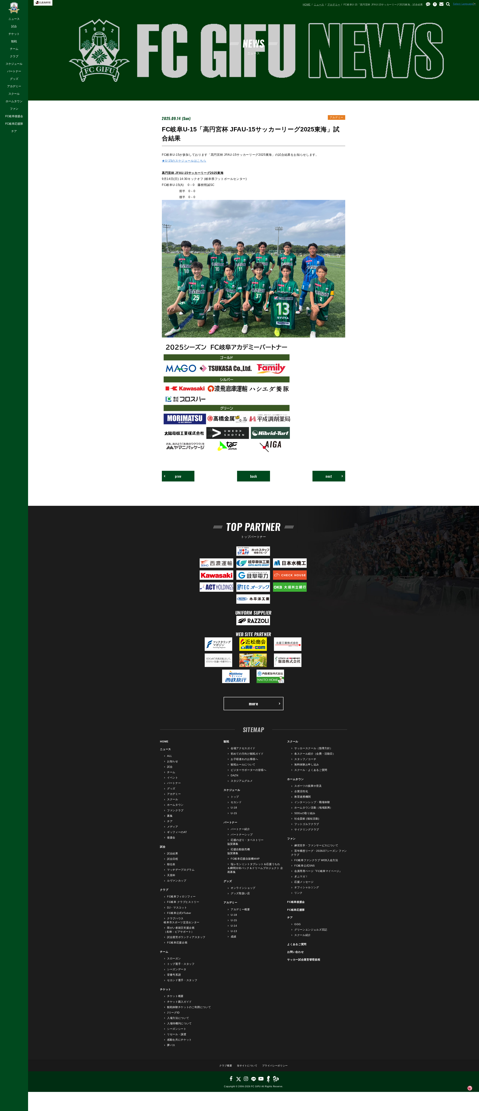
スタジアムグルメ (242, 780)
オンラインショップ (243, 887)
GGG (297, 924)
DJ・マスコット (177, 907)
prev (178, 476)
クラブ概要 (225, 1065)
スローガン (174, 958)
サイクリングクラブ (306, 829)
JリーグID (173, 1012)
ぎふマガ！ (301, 876)
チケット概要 (175, 996)
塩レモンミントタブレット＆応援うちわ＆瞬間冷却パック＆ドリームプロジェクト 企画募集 (255, 868)
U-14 (234, 925)
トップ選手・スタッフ (180, 963)
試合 (14, 26)
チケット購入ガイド (179, 1001)
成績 (233, 936)
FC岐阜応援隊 (14, 123)
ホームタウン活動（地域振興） (313, 807)
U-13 (234, 931)
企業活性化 (301, 791)
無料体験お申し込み (306, 764)
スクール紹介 (302, 935)
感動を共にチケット (179, 1039)
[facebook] (231, 1079)
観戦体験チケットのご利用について (189, 1007)
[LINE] (253, 1079)
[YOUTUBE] (261, 1079)
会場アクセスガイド (243, 748)
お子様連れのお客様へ (244, 759)
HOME (307, 4)
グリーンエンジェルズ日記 (310, 929)
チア (14, 131)
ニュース (14, 18)
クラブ (14, 56)
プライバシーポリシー (275, 1065)
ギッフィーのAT (177, 832)
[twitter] (238, 1079)
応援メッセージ (303, 881)
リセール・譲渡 (176, 1034)
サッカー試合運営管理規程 (303, 959)
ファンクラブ (175, 810)
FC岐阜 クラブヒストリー (183, 901)
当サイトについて (247, 1065)
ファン (14, 108)
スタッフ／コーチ (305, 759)
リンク (298, 892)
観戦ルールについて (243, 764)
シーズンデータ (176, 969)
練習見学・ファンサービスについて (316, 845)
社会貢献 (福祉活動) (306, 818)
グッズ (14, 78)
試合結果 (172, 853)
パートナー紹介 (240, 829)
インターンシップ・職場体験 (312, 802)
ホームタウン (14, 101)
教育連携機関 (302, 796)
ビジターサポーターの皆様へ (248, 769)
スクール (14, 93)
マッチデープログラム (180, 869)
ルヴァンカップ (176, 880)
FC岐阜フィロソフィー (181, 896)
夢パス (171, 1045)
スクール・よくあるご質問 (310, 769)
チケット (14, 33)
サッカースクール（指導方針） (313, 748)
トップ (235, 796)
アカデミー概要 (240, 909)
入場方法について (178, 1017)
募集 (170, 815)
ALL (169, 755)
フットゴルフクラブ (306, 824)
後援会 (171, 837)
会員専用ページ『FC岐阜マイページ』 (318, 871)
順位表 (171, 864)
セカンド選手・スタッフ (182, 980)
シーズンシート (176, 1028)
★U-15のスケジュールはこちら (184, 160)
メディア (172, 826)
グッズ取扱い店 (240, 893)
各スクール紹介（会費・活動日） (314, 753)
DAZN (234, 775)
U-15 (234, 813)
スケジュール (14, 63)
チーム (14, 48)
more (253, 703)
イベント (172, 777)
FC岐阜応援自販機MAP (245, 858)
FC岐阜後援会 (14, 116)
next (329, 476)
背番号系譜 (174, 974)
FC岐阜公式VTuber (179, 912)
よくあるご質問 (296, 944)
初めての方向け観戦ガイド (247, 753)
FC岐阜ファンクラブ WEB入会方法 (316, 860)
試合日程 (172, 858)
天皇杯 (171, 875)
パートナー (14, 71)
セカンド (236, 802)
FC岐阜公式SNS (304, 865)
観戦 (14, 41)
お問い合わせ (295, 951)
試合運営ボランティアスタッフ (186, 937)
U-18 (234, 807)
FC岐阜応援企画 (177, 942)
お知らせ (172, 761)
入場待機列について (179, 1023)
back (253, 476)
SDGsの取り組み (304, 813)
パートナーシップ (242, 834)
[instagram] (246, 1079)
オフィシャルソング (306, 887)
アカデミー (14, 86)
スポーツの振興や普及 (308, 785)
